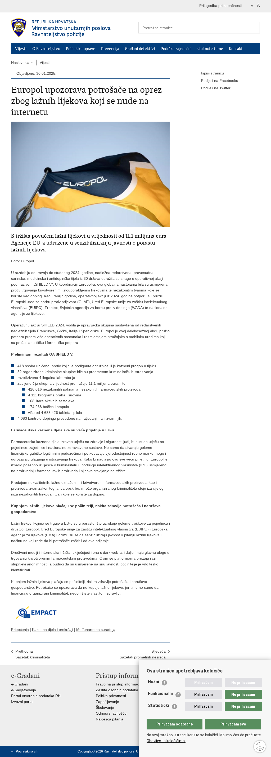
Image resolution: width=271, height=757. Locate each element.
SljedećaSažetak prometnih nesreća (143, 654)
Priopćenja (20, 629)
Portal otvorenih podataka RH (36, 696)
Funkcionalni (160, 693)
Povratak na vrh (27, 751)
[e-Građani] (33, 6)
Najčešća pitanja (109, 719)
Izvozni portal (22, 702)
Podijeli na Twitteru (217, 88)
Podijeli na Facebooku (219, 80)
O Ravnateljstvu (46, 48)
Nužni (153, 681)
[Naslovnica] (73, 27)
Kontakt (236, 48)
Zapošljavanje (107, 702)
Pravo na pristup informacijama (122, 684)
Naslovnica (20, 62)
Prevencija (110, 48)
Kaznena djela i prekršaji (52, 629)
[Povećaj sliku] (90, 174)
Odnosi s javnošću (111, 713)
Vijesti (20, 48)
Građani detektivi (140, 48)
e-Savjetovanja (23, 690)
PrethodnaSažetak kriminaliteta (32, 654)
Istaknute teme (209, 48)
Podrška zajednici (176, 48)
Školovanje (105, 707)
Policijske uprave (80, 48)
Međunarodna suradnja (95, 629)
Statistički (158, 705)
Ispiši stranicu (212, 73)
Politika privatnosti (111, 696)
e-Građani (19, 684)
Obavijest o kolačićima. (166, 741)
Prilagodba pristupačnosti (220, 5)
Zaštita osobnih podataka (117, 690)
